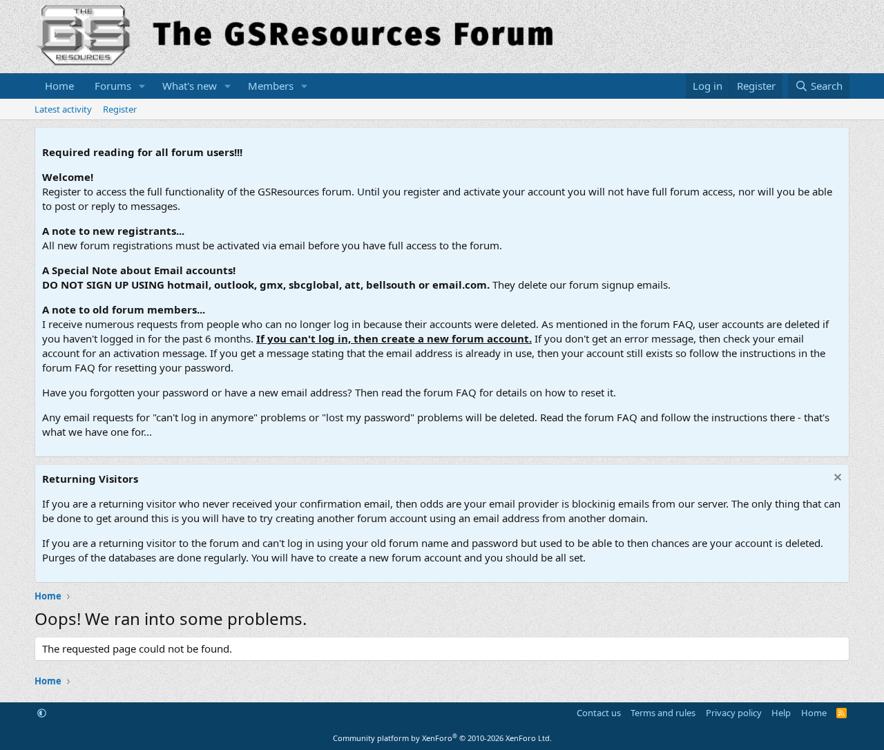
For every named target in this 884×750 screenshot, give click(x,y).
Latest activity (63, 109)
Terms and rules (663, 712)
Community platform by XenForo (442, 738)
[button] (142, 86)
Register (120, 109)
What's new (189, 86)
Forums (113, 86)
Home (59, 86)
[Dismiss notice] (836, 479)
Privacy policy (734, 712)
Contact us (599, 712)
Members (271, 86)
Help (781, 712)
